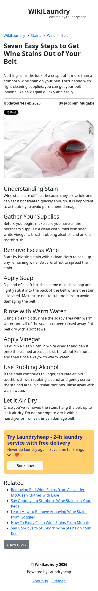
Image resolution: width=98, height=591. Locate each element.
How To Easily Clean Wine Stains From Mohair (50, 522)
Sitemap (59, 580)
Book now (25, 465)
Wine (51, 35)
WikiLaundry (14, 35)
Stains (36, 35)
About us (40, 580)
